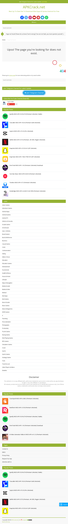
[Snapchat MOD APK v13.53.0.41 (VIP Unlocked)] (5, 150)
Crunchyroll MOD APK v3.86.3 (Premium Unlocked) (23, 398)
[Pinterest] (38, 17)
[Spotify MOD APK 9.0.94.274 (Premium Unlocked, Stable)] (5, 116)
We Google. (22, 520)
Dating (4, 253)
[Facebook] (22, 17)
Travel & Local (6, 364)
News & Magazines (7, 309)
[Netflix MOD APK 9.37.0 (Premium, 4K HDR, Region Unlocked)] (5, 142)
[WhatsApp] (46, 17)
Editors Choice (6, 257)
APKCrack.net (14, 520)
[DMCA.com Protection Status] (29, 520)
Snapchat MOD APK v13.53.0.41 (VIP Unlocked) (22, 148)
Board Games (6, 234)
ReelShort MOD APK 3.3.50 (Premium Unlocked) (23, 407)
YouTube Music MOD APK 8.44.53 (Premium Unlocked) (25, 174)
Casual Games (6, 244)
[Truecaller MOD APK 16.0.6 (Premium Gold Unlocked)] (5, 125)
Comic (3, 247)
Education (5, 260)
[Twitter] (26, 17)
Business (4, 240)
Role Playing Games (7, 338)
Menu (34, 22)
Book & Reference (7, 237)
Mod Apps (5, 296)
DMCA (3, 452)
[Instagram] (30, 17)
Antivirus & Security (7, 221)
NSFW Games (5, 312)
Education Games (7, 263)
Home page (12, 75)
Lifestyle (4, 279)
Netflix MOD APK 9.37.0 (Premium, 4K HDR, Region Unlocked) (27, 140)
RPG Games (5, 341)
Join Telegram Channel (35, 93)
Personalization (6, 322)
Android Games (6, 215)
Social (3, 348)
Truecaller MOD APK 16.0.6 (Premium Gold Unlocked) (24, 122)
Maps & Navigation (7, 283)
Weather (4, 370)
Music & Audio (6, 302)
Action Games (6, 205)
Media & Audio (6, 286)
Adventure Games (7, 208)
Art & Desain (5, 227)
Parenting (4, 318)
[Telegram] (42, 17)
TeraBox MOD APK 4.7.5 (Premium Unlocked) (22, 182)
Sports (4, 351)
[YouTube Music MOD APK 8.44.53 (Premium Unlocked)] (5, 176)
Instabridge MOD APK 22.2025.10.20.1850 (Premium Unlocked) (27, 191)
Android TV (5, 218)
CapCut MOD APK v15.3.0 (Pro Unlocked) (21, 131)
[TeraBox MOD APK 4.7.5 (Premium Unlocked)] (5, 185)
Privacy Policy (5, 455)
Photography (5, 325)
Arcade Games (6, 224)
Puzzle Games (6, 331)
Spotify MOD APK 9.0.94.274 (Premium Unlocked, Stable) (25, 114)
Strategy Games (6, 357)
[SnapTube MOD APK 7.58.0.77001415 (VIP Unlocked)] (5, 159)
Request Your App (7, 458)
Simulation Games (7, 344)
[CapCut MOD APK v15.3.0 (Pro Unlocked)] (5, 133)
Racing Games (6, 335)
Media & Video (6, 289)
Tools (3, 361)
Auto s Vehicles (6, 231)
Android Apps (5, 211)
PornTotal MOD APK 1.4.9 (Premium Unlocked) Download (26, 165)
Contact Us (5, 449)
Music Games (5, 305)
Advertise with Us (7, 462)
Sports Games (6, 354)
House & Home (6, 276)
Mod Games (5, 299)
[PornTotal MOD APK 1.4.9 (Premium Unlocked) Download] (5, 167)
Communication (6, 250)
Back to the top (6, 522)
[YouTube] (34, 17)
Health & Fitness (6, 273)
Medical (4, 292)
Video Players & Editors (8, 367)
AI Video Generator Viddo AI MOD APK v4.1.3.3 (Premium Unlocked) (28, 434)
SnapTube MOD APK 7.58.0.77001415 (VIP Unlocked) (24, 157)
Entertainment (6, 266)
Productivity (5, 328)
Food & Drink (5, 270)
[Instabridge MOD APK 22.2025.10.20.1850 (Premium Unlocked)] (5, 193)
